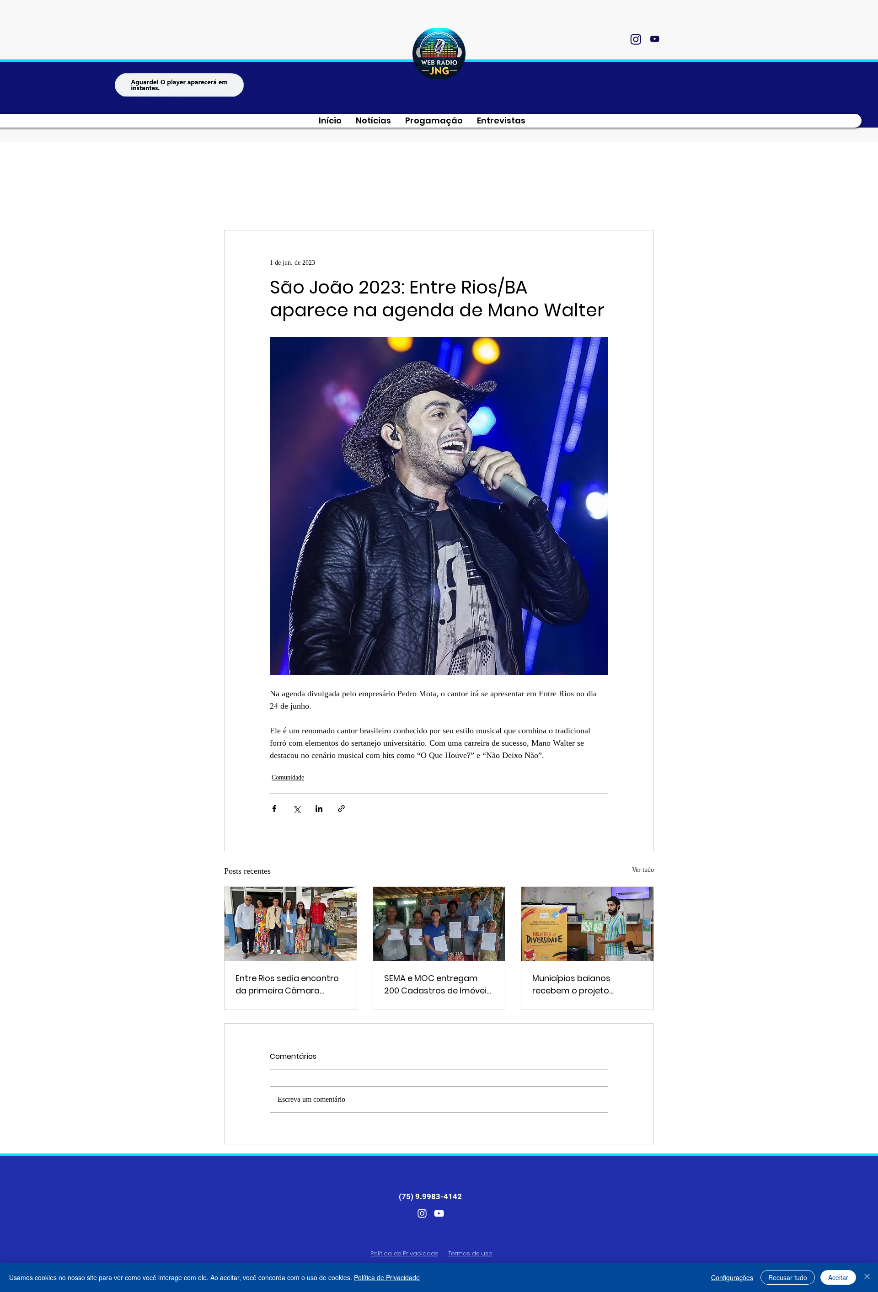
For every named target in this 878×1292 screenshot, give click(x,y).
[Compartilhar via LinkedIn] (319, 808)
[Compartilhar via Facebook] (274, 808)
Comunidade (288, 777)
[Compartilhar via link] (341, 808)
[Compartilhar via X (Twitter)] (296, 808)
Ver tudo (643, 869)
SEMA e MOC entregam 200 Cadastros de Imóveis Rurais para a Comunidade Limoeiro (438, 984)
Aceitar (838, 1277)
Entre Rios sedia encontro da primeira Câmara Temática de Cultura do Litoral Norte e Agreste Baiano (287, 984)
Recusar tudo (787, 1277)
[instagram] (635, 39)
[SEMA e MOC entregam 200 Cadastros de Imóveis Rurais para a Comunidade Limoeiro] (439, 924)
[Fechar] (867, 1277)
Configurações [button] (732, 1277)
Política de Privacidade (387, 1277)
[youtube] (654, 39)
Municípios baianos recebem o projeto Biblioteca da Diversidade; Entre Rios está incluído (584, 984)
